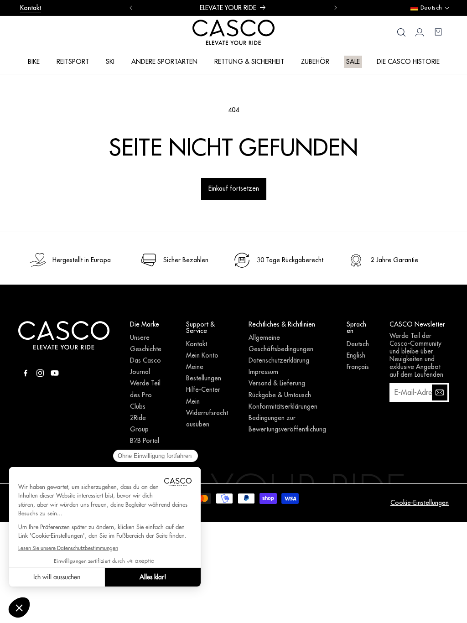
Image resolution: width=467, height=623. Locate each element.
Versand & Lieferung (277, 383)
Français (358, 366)
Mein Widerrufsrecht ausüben (207, 412)
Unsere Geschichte (145, 343)
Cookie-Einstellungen (419, 502)
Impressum (263, 372)
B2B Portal (144, 440)
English (356, 355)
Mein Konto (202, 355)
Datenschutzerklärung (279, 360)
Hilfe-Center (203, 389)
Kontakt (30, 8)
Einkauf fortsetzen (233, 188)
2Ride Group (139, 423)
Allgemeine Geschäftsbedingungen (281, 343)
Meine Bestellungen (203, 372)
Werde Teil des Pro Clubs (145, 394)
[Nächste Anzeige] (336, 8)
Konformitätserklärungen (283, 406)
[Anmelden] (439, 392)
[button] (33, 61)
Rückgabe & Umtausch (280, 395)
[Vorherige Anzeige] (131, 8)
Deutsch (358, 344)
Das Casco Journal (145, 366)
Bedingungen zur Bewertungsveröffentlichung (287, 423)
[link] (70, 260)
